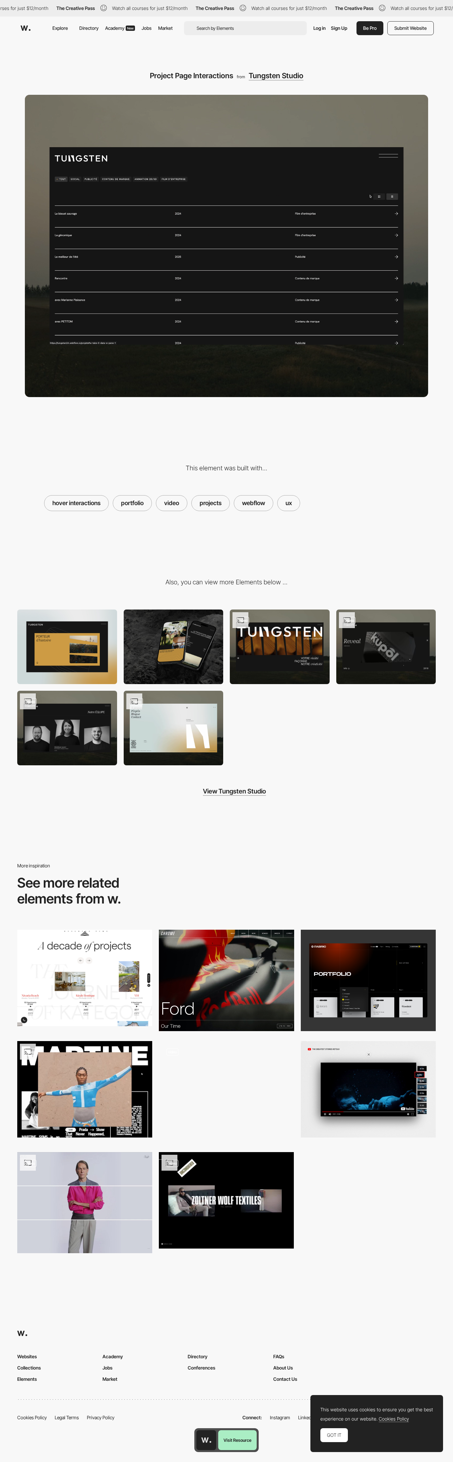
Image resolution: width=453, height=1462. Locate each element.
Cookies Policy (32, 1417)
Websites (27, 1356)
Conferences (201, 1368)
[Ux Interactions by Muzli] (226, 1091)
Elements (27, 1379)
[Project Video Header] (226, 980)
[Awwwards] (26, 28)
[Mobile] (174, 647)
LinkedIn (306, 1417)
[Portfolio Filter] (368, 980)
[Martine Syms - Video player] (84, 1089)
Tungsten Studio (276, 75)
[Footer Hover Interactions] (174, 728)
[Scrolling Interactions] (280, 647)
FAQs (278, 1356)
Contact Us (285, 1379)
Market (165, 28)
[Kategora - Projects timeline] (84, 978)
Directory (88, 28)
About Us (283, 1368)
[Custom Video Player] (386, 647)
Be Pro (370, 28)
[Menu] (67, 728)
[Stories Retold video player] (368, 1089)
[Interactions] (84, 1202)
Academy (119, 28)
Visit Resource (237, 1440)
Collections (29, 1368)
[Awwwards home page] (206, 1440)
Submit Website (410, 28)
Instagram (280, 1417)
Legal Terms (67, 1417)
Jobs (147, 28)
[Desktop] (67, 647)
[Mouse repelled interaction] (226, 1200)
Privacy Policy (100, 1417)
